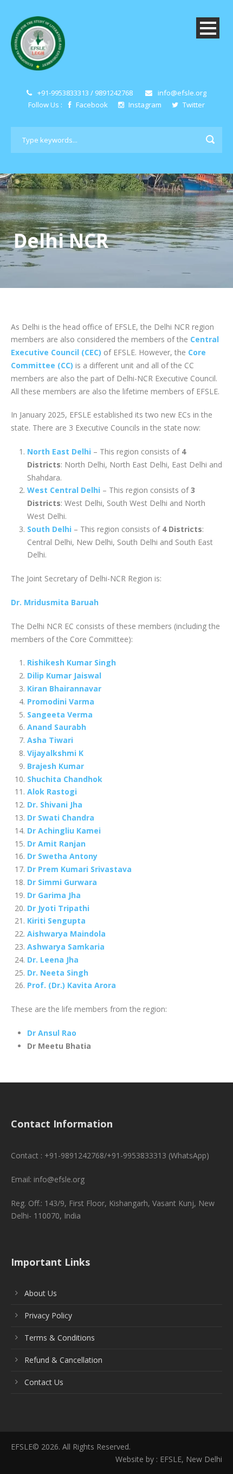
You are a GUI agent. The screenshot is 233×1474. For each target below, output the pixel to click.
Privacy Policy (48, 1315)
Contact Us (43, 1382)
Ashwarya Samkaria (66, 946)
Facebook (91, 105)
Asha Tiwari (50, 740)
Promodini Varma (60, 701)
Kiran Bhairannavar (64, 688)
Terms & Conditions (59, 1337)
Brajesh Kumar (55, 766)
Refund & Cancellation (63, 1360)
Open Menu (207, 28)
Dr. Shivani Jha (54, 804)
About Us (40, 1293)
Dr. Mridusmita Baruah (55, 602)
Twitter (193, 105)
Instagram (145, 105)
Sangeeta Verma (60, 714)
